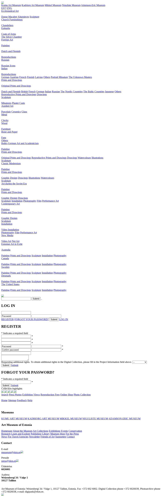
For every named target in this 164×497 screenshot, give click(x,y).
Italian (4, 68)
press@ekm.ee (8, 461)
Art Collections (40, 431)
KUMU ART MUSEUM (14, 418)
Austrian (14, 77)
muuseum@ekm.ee (11, 452)
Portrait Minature (59, 77)
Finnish (30, 77)
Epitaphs (5, 28)
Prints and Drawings (11, 80)
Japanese (109, 91)
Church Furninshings (12, 19)
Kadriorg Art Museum (33, 5)
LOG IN (63, 319)
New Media (7, 235)
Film (39, 201)
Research (6, 433)
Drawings (42, 94)
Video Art (6, 241)
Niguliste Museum (71, 5)
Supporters (60, 436)
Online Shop (66, 394)
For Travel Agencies (18, 436)
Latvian (39, 77)
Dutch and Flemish (10, 51)
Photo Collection (82, 394)
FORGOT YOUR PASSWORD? (31, 319)
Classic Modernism (11, 163)
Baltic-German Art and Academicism (20, 143)
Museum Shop (57, 433)
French (22, 77)
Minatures (6, 103)
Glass (24, 111)
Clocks (4, 120)
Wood (4, 123)
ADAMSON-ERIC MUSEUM (124, 418)
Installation (17, 201)
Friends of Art (48, 436)
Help (29, 400)
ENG (9, 8)
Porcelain (6, 111)
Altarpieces (23, 16)
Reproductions (8, 57)
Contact (71, 436)
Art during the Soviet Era (14, 183)
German (5, 77)
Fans (3, 137)
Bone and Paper (9, 131)
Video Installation (10, 229)
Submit (14, 365)
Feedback (22, 400)
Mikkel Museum (53, 5)
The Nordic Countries (72, 91)
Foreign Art (7, 39)
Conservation (75, 431)
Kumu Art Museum (11, 5)
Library (46, 433)
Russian (5, 60)
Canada (5, 258)
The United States (10, 284)
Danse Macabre (9, 16)
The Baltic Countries (93, 91)
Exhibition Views (31, 394)
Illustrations (97, 157)
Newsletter (34, 436)
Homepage (6, 431)
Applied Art (7, 106)
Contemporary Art (10, 203)
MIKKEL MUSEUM (71, 418)
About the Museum (22, 431)
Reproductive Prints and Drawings (18, 94)
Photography (29, 201)
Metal (4, 114)
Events (64, 431)
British (24, 91)
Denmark (6, 275)
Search (4, 394)
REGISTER (7, 319)
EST (3, 8)
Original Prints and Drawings (16, 85)
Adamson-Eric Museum (93, 5)
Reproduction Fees (50, 394)
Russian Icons (8, 65)
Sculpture (34, 16)
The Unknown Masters (80, 77)
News (4, 436)
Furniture (6, 129)
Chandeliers (7, 25)
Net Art (15, 241)
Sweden (5, 267)
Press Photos (15, 394)
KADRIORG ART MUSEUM (43, 418)
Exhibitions (54, 431)
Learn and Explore (20, 433)
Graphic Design (9, 177)
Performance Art (50, 201)
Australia (5, 249)
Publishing (36, 433)
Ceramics (16, 111)
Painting (5, 45)
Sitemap (12, 400)
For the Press (72, 433)
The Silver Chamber (11, 36)
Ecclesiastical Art (10, 11)
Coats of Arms (8, 34)
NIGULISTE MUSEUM (95, 418)
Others (46, 77)
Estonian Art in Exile (11, 244)
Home (4, 400)
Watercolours (84, 157)
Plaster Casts (18, 103)
